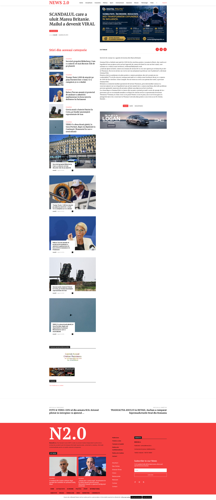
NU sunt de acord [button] (136, 497)
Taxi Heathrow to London (56, 385)
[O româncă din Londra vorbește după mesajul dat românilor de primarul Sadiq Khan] (63, 466)
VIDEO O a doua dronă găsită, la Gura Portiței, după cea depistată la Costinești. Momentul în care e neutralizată (63, 328)
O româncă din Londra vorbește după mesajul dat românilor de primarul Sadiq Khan (62, 482)
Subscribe (150, 475)
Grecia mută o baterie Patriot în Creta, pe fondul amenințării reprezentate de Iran (79, 112)
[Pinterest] (165, 49)
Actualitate (69, 58)
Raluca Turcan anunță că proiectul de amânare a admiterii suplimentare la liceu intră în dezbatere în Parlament (61, 246)
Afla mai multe (125, 497)
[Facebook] (157, 49)
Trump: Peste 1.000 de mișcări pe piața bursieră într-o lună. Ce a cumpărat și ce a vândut (80, 79)
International (53, 31)
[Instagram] (139, 482)
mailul (131, 106)
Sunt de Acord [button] (147, 497)
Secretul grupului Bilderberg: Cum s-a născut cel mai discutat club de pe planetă (80, 63)
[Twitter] (161, 49)
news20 (55, 34)
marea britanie (139, 106)
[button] (164, 3)
